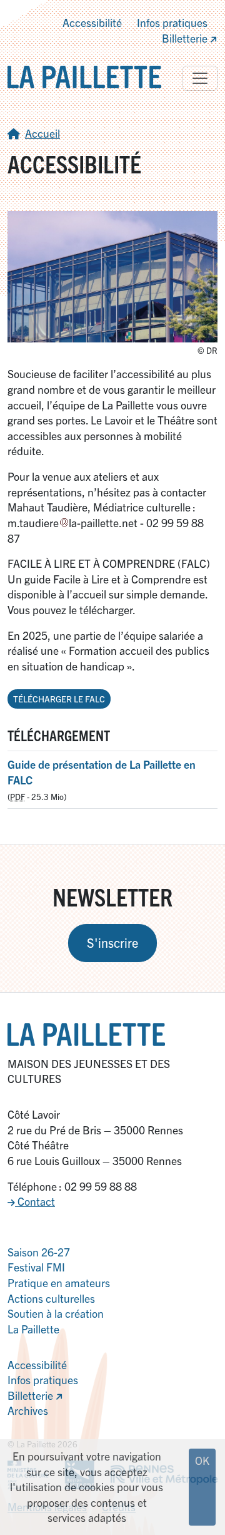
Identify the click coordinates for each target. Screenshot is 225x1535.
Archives (28, 1410)
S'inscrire (112, 942)
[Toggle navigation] (200, 78)
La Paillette (33, 1329)
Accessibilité (92, 22)
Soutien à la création (56, 1313)
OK (202, 1460)
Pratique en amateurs (59, 1282)
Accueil (42, 133)
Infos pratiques (172, 22)
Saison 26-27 (39, 1252)
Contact (35, 1201)
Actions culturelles (51, 1298)
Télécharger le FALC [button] (59, 698)
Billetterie (186, 38)
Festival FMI (36, 1267)
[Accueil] (84, 75)
